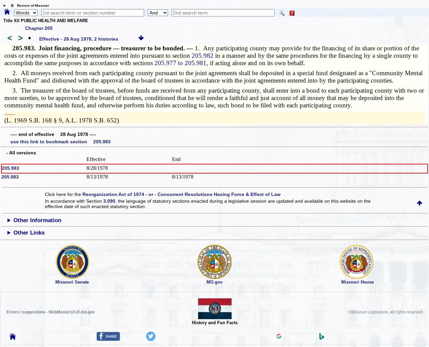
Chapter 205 (39, 28)
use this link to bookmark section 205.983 (60, 141)
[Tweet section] (151, 339)
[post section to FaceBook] (108, 339)
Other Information (37, 220)
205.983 (10, 168)
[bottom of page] (141, 39)
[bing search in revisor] (321, 338)
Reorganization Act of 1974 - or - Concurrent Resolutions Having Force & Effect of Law (181, 194)
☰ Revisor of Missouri (28, 5)
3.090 (109, 201)
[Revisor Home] (12, 338)
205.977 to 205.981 (180, 62)
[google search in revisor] (279, 337)
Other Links (29, 233)
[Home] (7, 12)
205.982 (202, 55)
